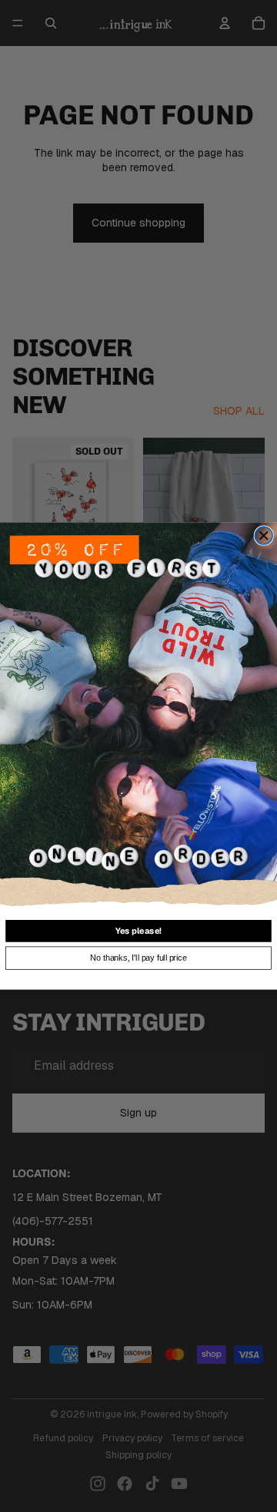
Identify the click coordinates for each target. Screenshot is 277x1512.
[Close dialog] (263, 535)
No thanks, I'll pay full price (138, 957)
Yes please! (138, 930)
